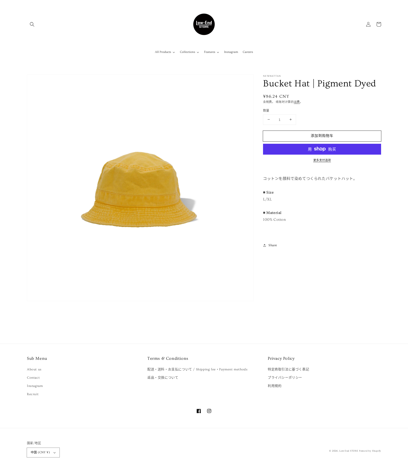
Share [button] (272, 245)
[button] (32, 24)
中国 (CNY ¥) (40, 452)
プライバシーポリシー (285, 378)
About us (34, 369)
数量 (266, 110)
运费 (297, 102)
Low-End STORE (348, 450)
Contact (33, 378)
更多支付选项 (322, 160)
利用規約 (274, 386)
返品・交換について (162, 378)
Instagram (35, 386)
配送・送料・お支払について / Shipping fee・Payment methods (197, 369)
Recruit (32, 394)
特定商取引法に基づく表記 (288, 369)
